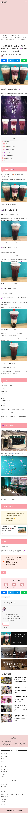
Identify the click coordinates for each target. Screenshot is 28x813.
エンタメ (3, 774)
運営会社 (3, 801)
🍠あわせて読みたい (7, 158)
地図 (3, 572)
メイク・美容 (4, 756)
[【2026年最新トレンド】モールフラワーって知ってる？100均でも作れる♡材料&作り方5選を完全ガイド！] (6, 690)
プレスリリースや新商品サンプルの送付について (12, 794)
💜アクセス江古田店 (7, 155)
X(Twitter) (3, 789)
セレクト (3, 763)
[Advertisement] (14, 19)
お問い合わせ (4, 799)
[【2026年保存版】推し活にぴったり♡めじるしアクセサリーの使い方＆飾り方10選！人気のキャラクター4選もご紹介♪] (6, 708)
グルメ (10, 56)
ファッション (4, 753)
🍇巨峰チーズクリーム (10, 143)
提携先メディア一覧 (6, 796)
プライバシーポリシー (6, 804)
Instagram (3, 786)
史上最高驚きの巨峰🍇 (8, 141)
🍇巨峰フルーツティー (10, 146)
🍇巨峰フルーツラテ (9, 149)
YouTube (3, 791)
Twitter (5, 627)
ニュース (3, 776)
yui (4, 722)
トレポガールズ (4, 766)
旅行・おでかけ (4, 769)
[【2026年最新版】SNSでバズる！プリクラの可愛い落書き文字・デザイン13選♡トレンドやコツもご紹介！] (6, 699)
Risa (5, 694)
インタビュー (4, 771)
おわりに (5, 160)
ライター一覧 (4, 784)
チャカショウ (6, 597)
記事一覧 (6, 623)
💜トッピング (6, 152)
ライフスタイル (4, 758)
